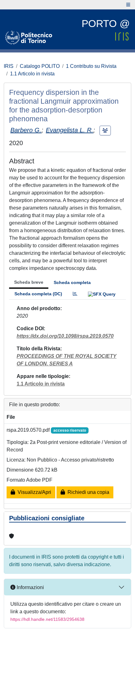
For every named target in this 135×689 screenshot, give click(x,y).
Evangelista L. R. (69, 130)
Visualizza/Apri (33, 492)
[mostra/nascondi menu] (128, 5)
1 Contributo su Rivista (91, 66)
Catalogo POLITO (40, 66)
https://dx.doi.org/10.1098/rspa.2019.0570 (65, 336)
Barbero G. (25, 130)
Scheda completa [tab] (72, 282)
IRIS (9, 66)
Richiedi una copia (87, 492)
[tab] (75, 293)
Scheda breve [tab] (28, 282)
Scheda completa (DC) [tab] (38, 293)
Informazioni (29, 587)
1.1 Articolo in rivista (32, 73)
